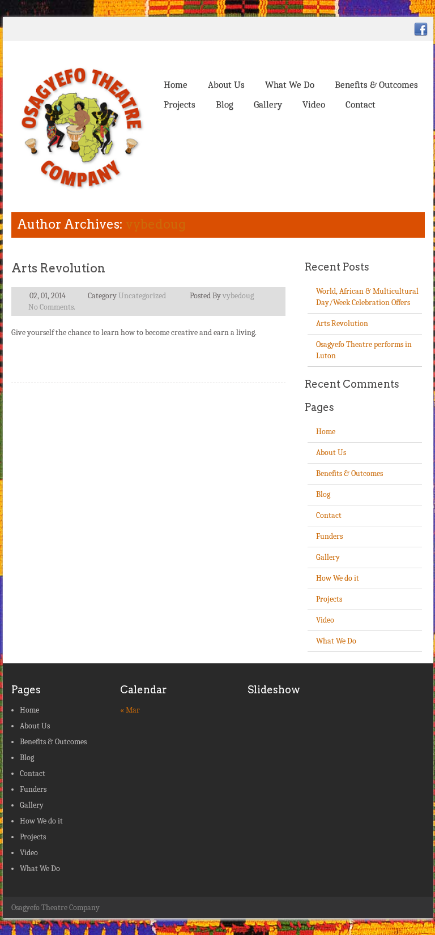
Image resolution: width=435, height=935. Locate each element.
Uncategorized (142, 296)
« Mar (130, 710)
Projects (179, 104)
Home (175, 84)
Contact (361, 104)
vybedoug (156, 224)
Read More (255, 355)
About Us (226, 84)
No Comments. (51, 307)
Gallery (268, 104)
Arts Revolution (58, 268)
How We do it (337, 578)
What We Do (289, 84)
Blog (224, 104)
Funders (329, 536)
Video (313, 104)
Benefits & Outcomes (376, 84)
